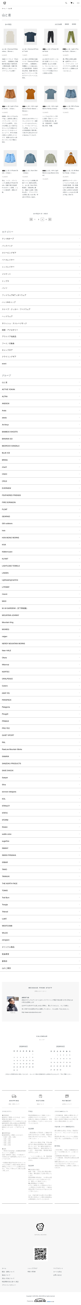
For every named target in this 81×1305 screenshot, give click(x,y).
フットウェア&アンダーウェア (14, 295)
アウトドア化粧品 (9, 336)
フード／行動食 (8, 343)
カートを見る (57, 1272)
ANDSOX (5, 403)
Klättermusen (7, 551)
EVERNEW (6, 488)
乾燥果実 (5, 954)
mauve (4, 594)
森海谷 (4, 961)
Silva (4, 784)
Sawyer (5, 777)
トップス (5, 281)
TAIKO (4, 869)
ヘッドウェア (7, 316)
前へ (31, 219)
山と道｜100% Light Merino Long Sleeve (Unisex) (50, 172)
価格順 (67, 24)
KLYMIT (5, 558)
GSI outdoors (7, 523)
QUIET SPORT (8, 735)
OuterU (5, 685)
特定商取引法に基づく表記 (10, 1282)
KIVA (4, 544)
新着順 (74, 24)
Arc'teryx (5, 424)
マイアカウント (58, 1268)
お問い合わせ (57, 1275)
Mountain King (7, 622)
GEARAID (6, 516)
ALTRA (5, 396)
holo (3, 530)
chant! (4, 467)
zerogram (5, 939)
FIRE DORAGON (9, 502)
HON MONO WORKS (10, 537)
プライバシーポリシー (9, 1285)
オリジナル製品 (8, 947)
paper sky (6, 692)
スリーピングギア (9, 252)
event (4, 363)
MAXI (4, 601)
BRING (5, 460)
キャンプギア (7, 350)
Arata (4, 410)
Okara (4, 657)
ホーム (4, 8)
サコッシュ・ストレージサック (14, 323)
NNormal (5, 664)
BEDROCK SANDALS (10, 445)
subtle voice (6, 834)
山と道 (10, 8)
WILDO (5, 932)
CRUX (4, 481)
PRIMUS (5, 721)
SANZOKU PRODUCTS (11, 763)
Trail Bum (5, 897)
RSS (29, 1272)
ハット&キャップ (9, 302)
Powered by (30, 1301)
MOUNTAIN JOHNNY (10, 615)
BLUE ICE (6, 452)
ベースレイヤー (8, 259)
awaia (4, 417)
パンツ (4, 288)
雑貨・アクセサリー (10, 329)
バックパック (7, 245)
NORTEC (5, 671)
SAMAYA (5, 756)
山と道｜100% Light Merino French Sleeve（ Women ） (30, 108)
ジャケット (6, 273)
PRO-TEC (6, 728)
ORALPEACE (7, 678)
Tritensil (5, 911)
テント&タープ (8, 238)
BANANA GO (7, 438)
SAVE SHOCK (7, 770)
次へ (49, 219)
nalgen (4, 636)
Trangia (5, 904)
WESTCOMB (7, 925)
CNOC (4, 474)
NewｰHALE (6, 650)
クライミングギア (9, 356)
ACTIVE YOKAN (8, 389)
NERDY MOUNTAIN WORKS (13, 643)
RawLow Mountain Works (12, 749)
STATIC (5, 812)
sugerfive (5, 841)
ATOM (33, 1272)
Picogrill (5, 714)
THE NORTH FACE (9, 883)
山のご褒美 (6, 968)
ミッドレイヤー (8, 266)
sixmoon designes (9, 791)
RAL (3, 742)
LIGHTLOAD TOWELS (11, 565)
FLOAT (4, 509)
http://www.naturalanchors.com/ (31, 1012)
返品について (6, 1275)
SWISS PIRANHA (9, 855)
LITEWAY (5, 587)
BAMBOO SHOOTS (10, 431)
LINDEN (5, 573)
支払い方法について (8, 1278)
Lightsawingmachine (10, 580)
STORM (5, 819)
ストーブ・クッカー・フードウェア (16, 309)
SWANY (5, 848)
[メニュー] (78, 3)
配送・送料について (8, 1272)
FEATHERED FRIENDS (11, 495)
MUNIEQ (5, 629)
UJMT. (4, 918)
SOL (4, 798)
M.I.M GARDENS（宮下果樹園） (15, 608)
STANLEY (6, 805)
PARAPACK (6, 699)
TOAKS (5, 890)
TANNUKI (6, 876)
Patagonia (6, 707)
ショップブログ (32, 1268)
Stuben (5, 827)
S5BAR (5, 862)
